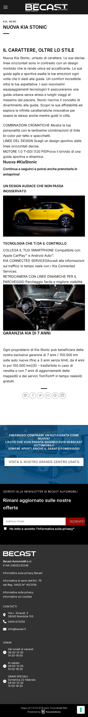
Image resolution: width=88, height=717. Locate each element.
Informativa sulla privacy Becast (22, 573)
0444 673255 (16, 621)
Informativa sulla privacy (55, 528)
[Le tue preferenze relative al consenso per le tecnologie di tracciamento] (81, 710)
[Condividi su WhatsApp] (25, 395)
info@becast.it (17, 629)
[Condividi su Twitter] (40, 395)
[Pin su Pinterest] (55, 395)
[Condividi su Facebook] (32, 395)
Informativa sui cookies (17, 596)
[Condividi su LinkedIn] (62, 395)
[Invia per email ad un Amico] (47, 395)
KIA (5, 21)
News (12, 21)
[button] (5, 7)
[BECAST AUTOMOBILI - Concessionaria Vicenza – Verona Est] (46, 7)
